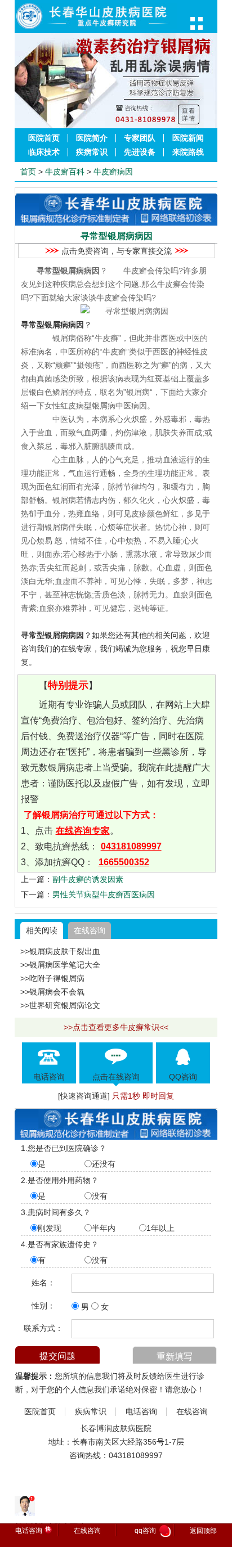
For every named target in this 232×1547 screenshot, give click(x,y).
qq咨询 (151, 1531)
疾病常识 (92, 152)
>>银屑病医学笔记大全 (60, 964)
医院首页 (44, 138)
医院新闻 (188, 138)
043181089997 (131, 846)
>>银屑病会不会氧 (52, 991)
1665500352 (124, 862)
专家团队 (139, 138)
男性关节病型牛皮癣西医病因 (103, 894)
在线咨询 (89, 930)
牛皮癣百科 (64, 171)
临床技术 (44, 152)
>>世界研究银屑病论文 (60, 1005)
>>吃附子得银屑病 (52, 978)
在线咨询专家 (83, 830)
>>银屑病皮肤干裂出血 (60, 951)
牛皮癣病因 (113, 171)
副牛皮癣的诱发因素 (87, 879)
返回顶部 (203, 1531)
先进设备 (139, 152)
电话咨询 (141, 1411)
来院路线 (188, 152)
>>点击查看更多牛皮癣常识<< (116, 1027)
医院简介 (92, 138)
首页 (28, 171)
